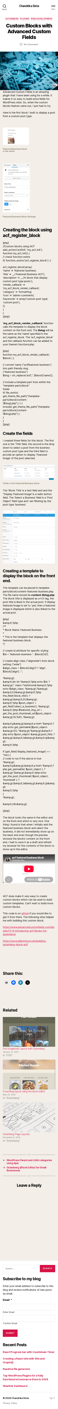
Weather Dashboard (15, 1385)
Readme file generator (16, 1369)
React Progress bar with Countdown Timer (28, 1352)
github (25, 913)
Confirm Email (10, 1323)
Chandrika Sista (29, 5)
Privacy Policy (10, 1403)
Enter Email (8, 1312)
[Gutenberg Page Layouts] (29, 1117)
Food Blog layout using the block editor (24, 1091)
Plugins (25, 18)
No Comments (31, 44)
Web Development (42, 18)
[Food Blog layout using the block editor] (29, 1074)
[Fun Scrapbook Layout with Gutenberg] (29, 1032)
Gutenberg (12, 18)
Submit (10, 1333)
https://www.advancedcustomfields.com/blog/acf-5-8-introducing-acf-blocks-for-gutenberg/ (28, 931)
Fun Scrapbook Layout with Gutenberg (23, 1048)
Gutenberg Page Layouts (16, 1134)
